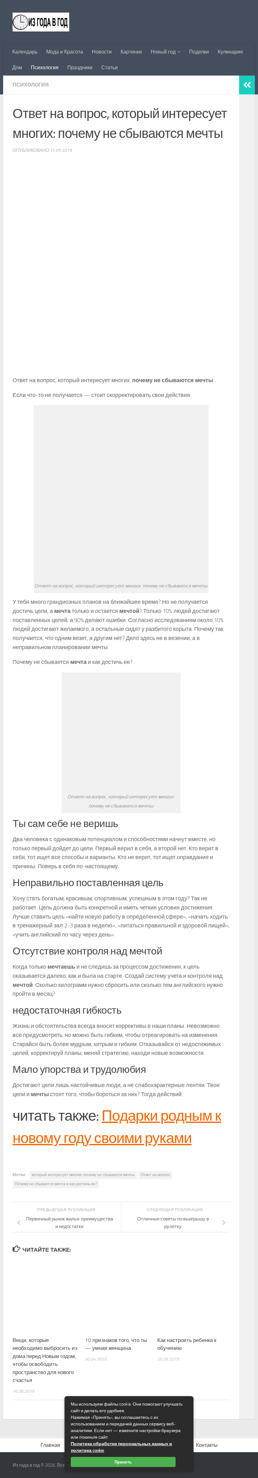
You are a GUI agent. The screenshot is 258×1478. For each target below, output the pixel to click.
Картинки (131, 52)
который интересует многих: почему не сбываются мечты (83, 1175)
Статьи (109, 68)
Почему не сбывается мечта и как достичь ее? (56, 1184)
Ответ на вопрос (155, 1175)
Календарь (24, 52)
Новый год (163, 52)
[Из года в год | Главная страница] (41, 22)
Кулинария (230, 52)
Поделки (199, 52)
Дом (17, 68)
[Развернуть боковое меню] (247, 85)
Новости (102, 52)
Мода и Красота (64, 52)
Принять (123, 1461)
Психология (45, 68)
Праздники (80, 68)
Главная (50, 1445)
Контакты (207, 1445)
